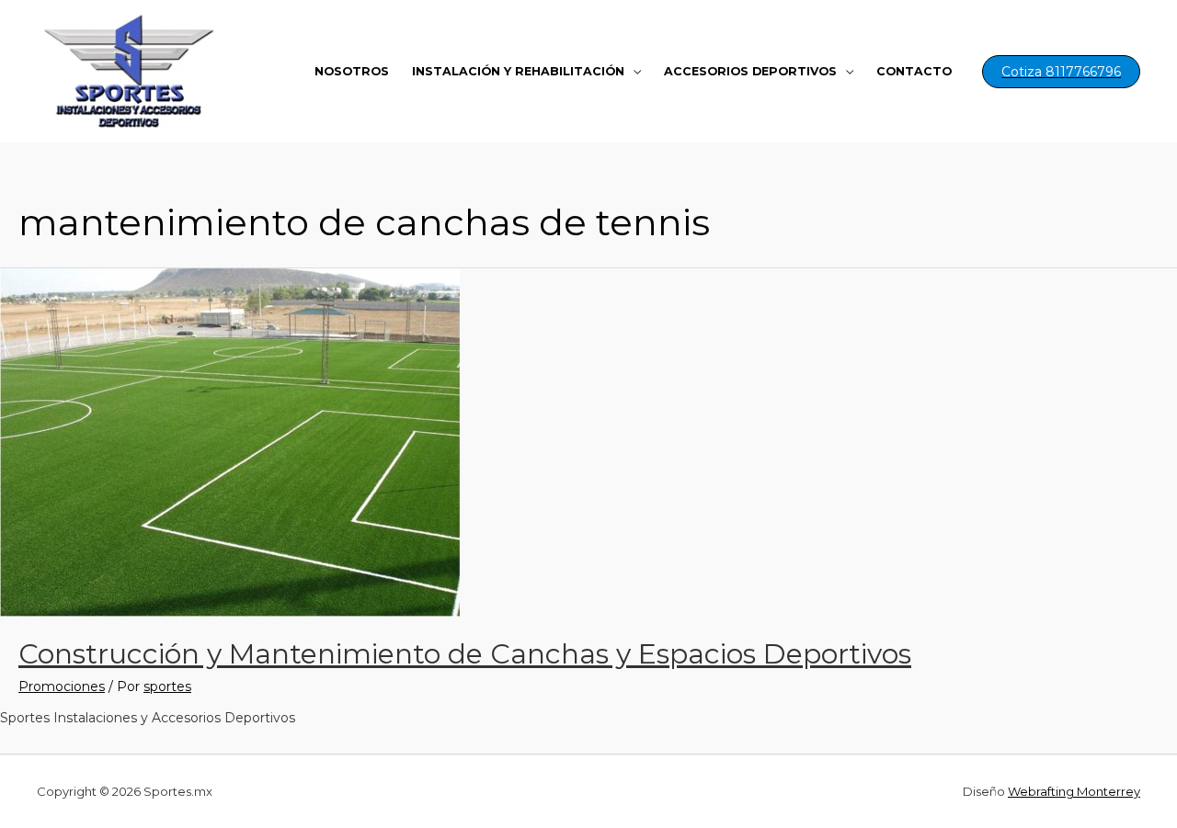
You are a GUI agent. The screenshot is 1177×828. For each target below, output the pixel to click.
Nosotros (351, 71)
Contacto (914, 71)
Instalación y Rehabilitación (518, 71)
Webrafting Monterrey (1074, 791)
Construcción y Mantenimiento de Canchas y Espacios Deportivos (464, 654)
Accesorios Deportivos (750, 71)
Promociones (61, 686)
